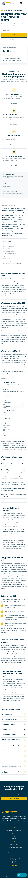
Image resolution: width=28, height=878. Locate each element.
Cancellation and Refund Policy (14, 847)
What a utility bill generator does (9, 243)
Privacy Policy (14, 844)
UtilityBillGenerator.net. (10, 876)
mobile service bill (12, 215)
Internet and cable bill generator (9, 482)
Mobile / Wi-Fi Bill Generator (14, 830)
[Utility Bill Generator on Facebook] (3, 868)
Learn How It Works (14, 39)
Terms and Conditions (14, 850)
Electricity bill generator (7, 469)
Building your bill (6, 258)
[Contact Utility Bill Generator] (14, 859)
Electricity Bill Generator (14, 833)
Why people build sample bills (9, 256)
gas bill (12, 212)
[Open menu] (25, 2)
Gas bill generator (5, 476)
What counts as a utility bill (8, 246)
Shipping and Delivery (14, 853)
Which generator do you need (9, 251)
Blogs (14, 836)
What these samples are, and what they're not (12, 263)
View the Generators (14, 798)
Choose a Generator (14, 34)
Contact (14, 838)
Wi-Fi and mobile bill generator (9, 488)
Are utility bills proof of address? (9, 253)
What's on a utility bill (7, 248)
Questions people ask (7, 265)
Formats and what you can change (10, 261)
